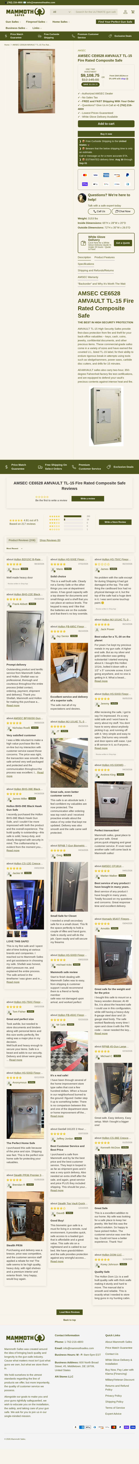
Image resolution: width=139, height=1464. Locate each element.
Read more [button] (13, 705)
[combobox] (84, 12)
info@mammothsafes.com (78, 1348)
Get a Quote (123, 243)
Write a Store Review (115, 522)
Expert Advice (113, 1413)
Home (7, 45)
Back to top (69, 1320)
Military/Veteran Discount (119, 1379)
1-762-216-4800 (73, 1341)
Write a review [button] (88, 498)
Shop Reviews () (50, 540)
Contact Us (111, 1353)
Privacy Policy (113, 1395)
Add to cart (106, 123)
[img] (24, 520)
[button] (54, 516)
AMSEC (82, 50)
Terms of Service (115, 1407)
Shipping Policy (114, 1401)
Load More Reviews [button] (69, 1312)
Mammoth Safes (18, 1439)
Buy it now (106, 134)
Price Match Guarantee (118, 1347)
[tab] (84, 258)
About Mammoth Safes (118, 1341)
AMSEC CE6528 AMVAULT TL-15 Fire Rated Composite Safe (31, 45)
